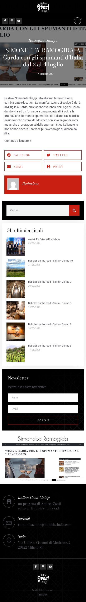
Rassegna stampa (43, 40)
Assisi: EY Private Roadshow (44, 239)
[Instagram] (12, 21)
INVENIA (43, 594)
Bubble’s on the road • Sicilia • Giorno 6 (49, 345)
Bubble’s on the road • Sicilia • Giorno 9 (49, 281)
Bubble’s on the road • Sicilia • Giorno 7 (49, 324)
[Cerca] (74, 210)
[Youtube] (19, 21)
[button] (77, 20)
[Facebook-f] (5, 21)
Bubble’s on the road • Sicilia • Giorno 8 (49, 303)
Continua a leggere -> (18, 140)
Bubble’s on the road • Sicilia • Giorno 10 (50, 260)
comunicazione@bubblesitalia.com (45, 524)
